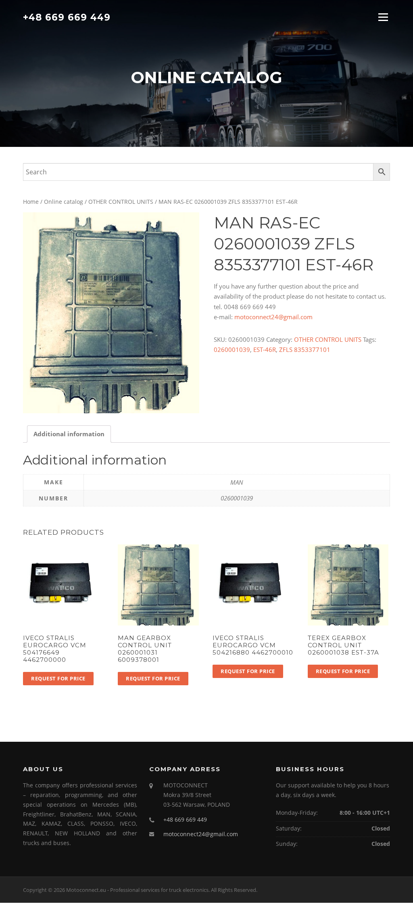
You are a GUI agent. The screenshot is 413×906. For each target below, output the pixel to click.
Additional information (68, 434)
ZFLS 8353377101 (304, 349)
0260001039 (232, 349)
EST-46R (264, 349)
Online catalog (63, 201)
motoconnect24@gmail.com (273, 317)
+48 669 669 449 (67, 17)
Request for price (58, 678)
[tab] (69, 434)
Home (31, 201)
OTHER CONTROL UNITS (120, 201)
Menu (383, 17)
